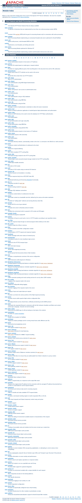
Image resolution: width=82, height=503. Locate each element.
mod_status (8, 455)
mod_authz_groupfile (10, 126)
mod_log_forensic (10, 286)
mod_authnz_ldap (10, 112)
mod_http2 (8, 241)
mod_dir (7, 199)
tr (58, 13)
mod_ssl (7, 451)
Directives (59, 3)
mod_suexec (8, 461)
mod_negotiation (9, 312)
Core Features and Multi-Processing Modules (72, 11)
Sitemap (72, 3)
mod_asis (7, 74)
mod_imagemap (9, 248)
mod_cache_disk (9, 154)
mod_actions (8, 63)
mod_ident (8, 244)
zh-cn (62, 13)
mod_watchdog (9, 489)
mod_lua (7, 293)
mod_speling (8, 446)
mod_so (7, 425)
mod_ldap (7, 276)
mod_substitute (9, 458)
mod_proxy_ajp (9, 326)
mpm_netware (8, 36)
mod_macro (8, 296)
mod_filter (7, 227)
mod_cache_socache (10, 157)
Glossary (67, 3)
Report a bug (78, 3)
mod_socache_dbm (10, 429)
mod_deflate (8, 192)
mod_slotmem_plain (10, 418)
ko (56, 13)
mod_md (7, 300)
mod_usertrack (9, 479)
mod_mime (8, 303)
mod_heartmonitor (10, 237)
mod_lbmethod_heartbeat (12, 272)
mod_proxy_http (9, 357)
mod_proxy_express (10, 336)
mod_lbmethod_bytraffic (11, 269)
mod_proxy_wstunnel (11, 372)
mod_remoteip (9, 382)
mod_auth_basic (9, 77)
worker (18, 34)
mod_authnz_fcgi (9, 109)
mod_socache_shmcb (11, 443)
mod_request (8, 391)
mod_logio (8, 290)
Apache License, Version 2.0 (18, 500)
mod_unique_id (9, 468)
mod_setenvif (8, 415)
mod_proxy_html (9, 354)
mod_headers (8, 230)
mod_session (8, 401)
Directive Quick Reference (73, 21)
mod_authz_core (9, 115)
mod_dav (7, 178)
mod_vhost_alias (9, 486)
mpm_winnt (8, 46)
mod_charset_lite (9, 171)
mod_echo (8, 206)
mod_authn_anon (9, 88)
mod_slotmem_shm (10, 422)
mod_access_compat (10, 60)
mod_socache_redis (10, 439)
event (6, 33)
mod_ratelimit (8, 375)
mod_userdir (8, 475)
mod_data (7, 175)
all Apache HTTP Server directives (20, 17)
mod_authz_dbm (9, 122)
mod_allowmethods (10, 70)
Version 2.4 (25, 7)
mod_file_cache (9, 223)
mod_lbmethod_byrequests (12, 265)
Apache (4, 7)
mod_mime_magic (10, 308)
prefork (7, 43)
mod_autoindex (9, 140)
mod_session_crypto (10, 408)
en (46, 13)
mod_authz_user (9, 136)
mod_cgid (7, 168)
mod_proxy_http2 (9, 361)
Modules (54, 3)
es (49, 13)
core (6, 24)
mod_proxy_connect (10, 333)
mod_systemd (8, 465)
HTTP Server (10, 7)
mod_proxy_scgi (9, 365)
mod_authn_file (9, 102)
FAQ (63, 3)
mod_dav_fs (8, 181)
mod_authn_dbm (9, 98)
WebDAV (29, 179)
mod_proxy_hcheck (10, 351)
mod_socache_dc (9, 432)
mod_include (8, 251)
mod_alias (7, 67)
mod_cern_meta (9, 161)
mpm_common (9, 27)
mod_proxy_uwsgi (10, 368)
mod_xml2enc (8, 493)
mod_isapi (7, 258)
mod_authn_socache (10, 105)
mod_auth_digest (9, 81)
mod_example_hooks (10, 213)
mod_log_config (9, 279)
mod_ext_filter (9, 220)
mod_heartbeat (9, 234)
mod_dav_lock (9, 185)
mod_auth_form (9, 84)
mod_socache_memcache (12, 436)
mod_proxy (8, 322)
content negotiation (19, 313)
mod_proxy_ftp (9, 347)
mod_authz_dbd (9, 119)
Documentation (18, 7)
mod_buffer (8, 147)
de (43, 13)
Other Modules (70, 13)
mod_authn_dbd (9, 95)
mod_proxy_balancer (47, 263)
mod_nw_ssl (8, 315)
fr (51, 13)
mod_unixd (8, 472)
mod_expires (8, 216)
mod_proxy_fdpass (10, 343)
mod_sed (7, 398)
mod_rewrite (8, 394)
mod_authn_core (9, 91)
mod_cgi (7, 164)
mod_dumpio (8, 202)
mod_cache (8, 150)
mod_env (7, 209)
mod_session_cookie (10, 405)
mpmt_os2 (7, 40)
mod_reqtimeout (9, 387)
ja (53, 13)
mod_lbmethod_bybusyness (12, 261)
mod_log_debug (9, 283)
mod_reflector (8, 379)
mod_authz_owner (10, 133)
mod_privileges (9, 319)
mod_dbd (7, 189)
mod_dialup (8, 196)
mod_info (7, 254)
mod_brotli (8, 143)
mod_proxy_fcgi (9, 340)
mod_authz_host (9, 129)
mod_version (8, 482)
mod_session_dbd (10, 411)
